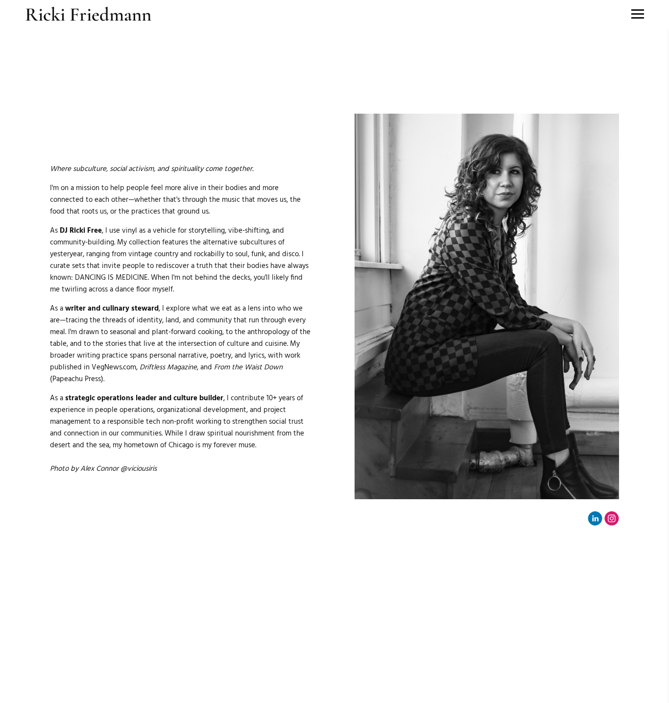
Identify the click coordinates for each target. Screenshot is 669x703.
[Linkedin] (595, 518)
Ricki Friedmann (88, 14)
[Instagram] (611, 518)
